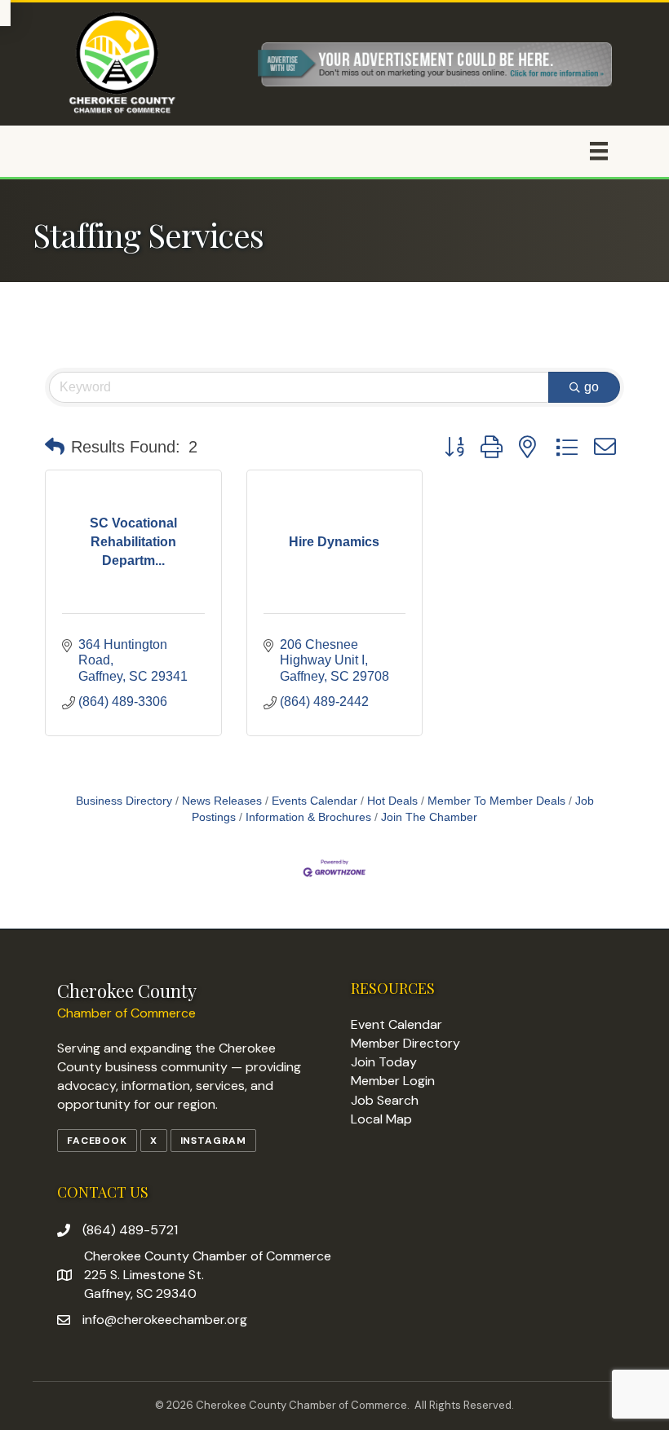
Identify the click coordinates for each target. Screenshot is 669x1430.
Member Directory (405, 1043)
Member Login (393, 1080)
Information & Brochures (308, 817)
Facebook (97, 1140)
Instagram (213, 1140)
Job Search (385, 1100)
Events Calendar (314, 801)
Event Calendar (396, 1024)
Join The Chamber (429, 817)
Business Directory (124, 801)
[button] (54, 446)
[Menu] (599, 151)
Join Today (384, 1061)
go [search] (591, 387)
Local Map (381, 1119)
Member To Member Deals (496, 801)
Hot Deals (392, 801)
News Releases (222, 801)
